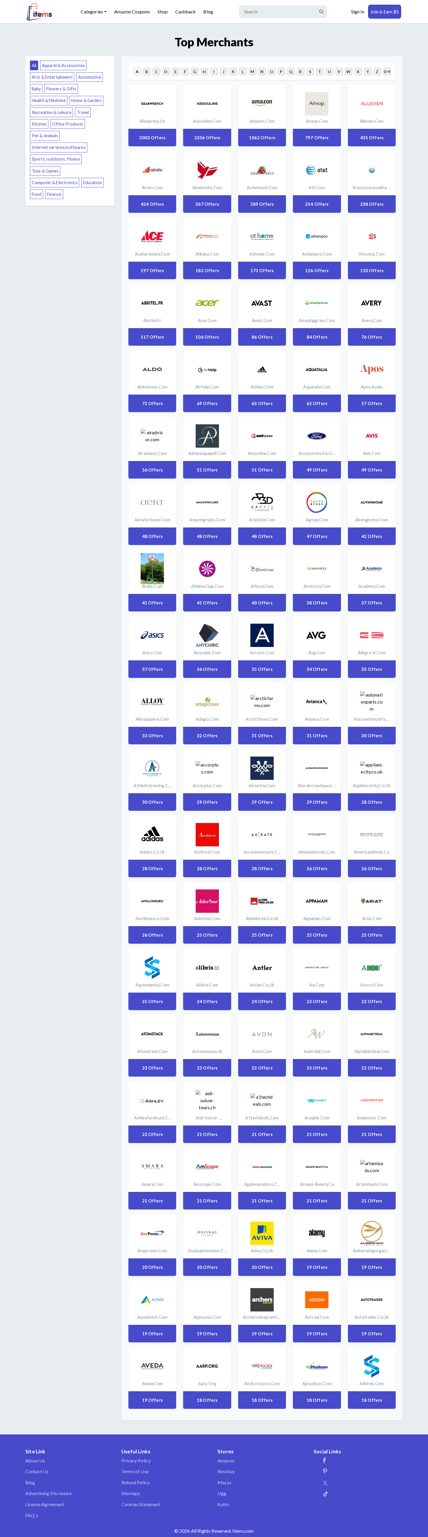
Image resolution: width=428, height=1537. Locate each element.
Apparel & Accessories (63, 65)
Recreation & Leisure (52, 112)
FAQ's (31, 1515)
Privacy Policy (136, 1460)
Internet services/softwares (59, 147)
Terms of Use (134, 1471)
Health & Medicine (49, 100)
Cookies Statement (140, 1504)
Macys (224, 1482)
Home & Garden (86, 100)
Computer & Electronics (54, 182)
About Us (35, 1460)
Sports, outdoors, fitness (56, 158)
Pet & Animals (45, 135)
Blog (208, 11)
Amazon (225, 1460)
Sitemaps (130, 1493)
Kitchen (39, 124)
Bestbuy (226, 1471)
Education (92, 182)
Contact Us (37, 1471)
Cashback (185, 11)
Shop (163, 11)
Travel (83, 112)
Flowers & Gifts (61, 88)
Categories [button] (92, 11)
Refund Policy (135, 1482)
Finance (54, 194)
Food (37, 194)
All (34, 65)
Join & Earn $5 (384, 11)
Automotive (89, 77)
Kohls (223, 1504)
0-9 (387, 71)
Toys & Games (45, 170)
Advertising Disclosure (48, 1493)
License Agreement (44, 1504)
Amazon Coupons (132, 11)
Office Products (67, 124)
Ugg (221, 1493)
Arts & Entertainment (52, 77)
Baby (36, 88)
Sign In (357, 11)
